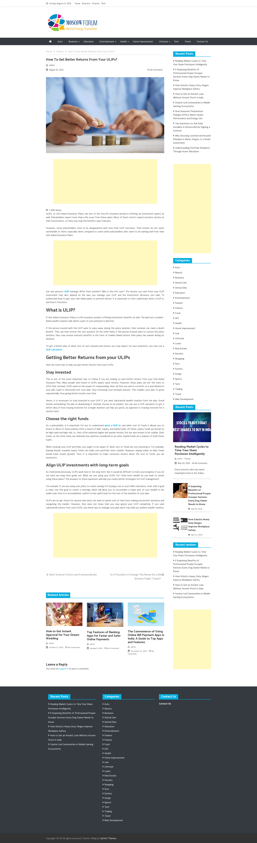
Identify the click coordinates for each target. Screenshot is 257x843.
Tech (103, 3)
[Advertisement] (105, 181)
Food (177, 313)
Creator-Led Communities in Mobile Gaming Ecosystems (191, 104)
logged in (63, 668)
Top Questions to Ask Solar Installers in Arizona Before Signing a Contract (191, 127)
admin (52, 65)
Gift (177, 318)
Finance (95, 3)
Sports (178, 379)
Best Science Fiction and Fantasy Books (73, 574)
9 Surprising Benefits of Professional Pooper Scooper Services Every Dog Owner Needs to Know (191, 75)
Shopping (179, 358)
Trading (178, 389)
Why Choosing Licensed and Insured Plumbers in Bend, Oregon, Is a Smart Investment (192, 139)
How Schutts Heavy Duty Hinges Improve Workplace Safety (191, 87)
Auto (60, 41)
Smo (177, 363)
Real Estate (181, 348)
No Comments (156, 69)
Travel (77, 3)
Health (123, 41)
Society (179, 368)
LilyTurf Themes (108, 838)
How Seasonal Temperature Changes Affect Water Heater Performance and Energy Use (188, 114)
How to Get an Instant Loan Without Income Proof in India (188, 95)
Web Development (184, 399)
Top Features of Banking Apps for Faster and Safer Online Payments (104, 636)
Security (179, 353)
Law (177, 333)
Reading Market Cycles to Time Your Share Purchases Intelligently (190, 62)
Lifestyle (163, 41)
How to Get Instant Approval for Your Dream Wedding (62, 635)
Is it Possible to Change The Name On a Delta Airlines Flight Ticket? (137, 576)
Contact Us (202, 41)
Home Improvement (143, 41)
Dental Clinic (181, 287)
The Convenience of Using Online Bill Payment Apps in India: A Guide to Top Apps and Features (146, 637)
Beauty (178, 272)
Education (89, 41)
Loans (178, 343)
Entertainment (106, 41)
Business (86, 3)
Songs (178, 374)
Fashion (179, 303)
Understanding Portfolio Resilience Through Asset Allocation (191, 149)
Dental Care (181, 282)
